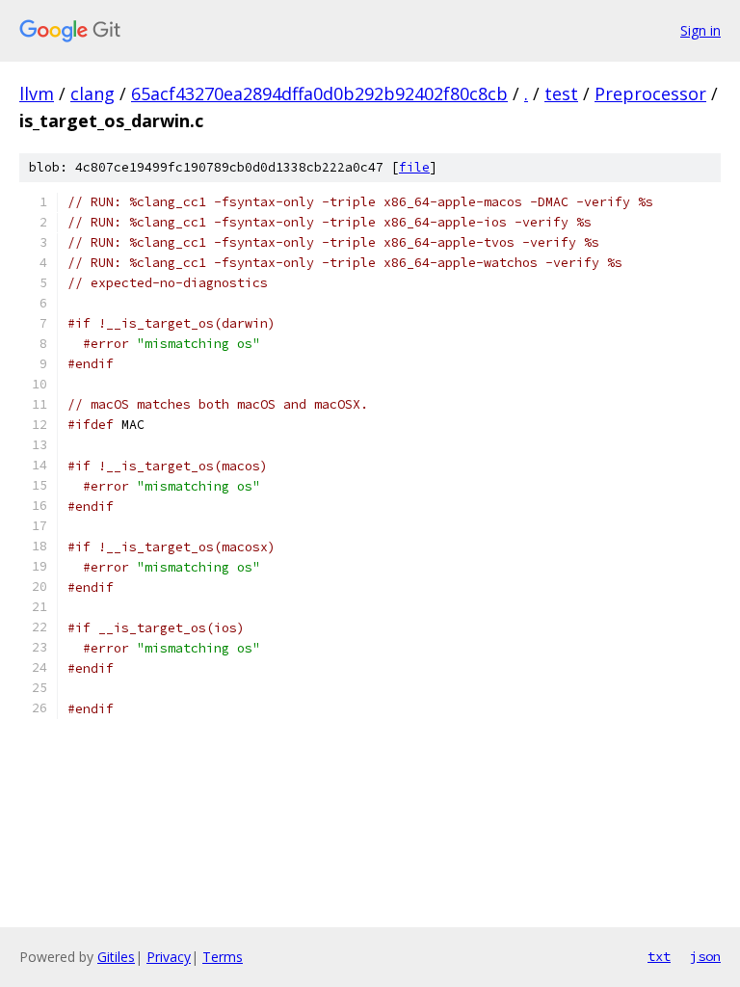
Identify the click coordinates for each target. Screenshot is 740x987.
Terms (222, 956)
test (561, 93)
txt (659, 956)
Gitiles (116, 956)
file (414, 167)
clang (92, 93)
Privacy (168, 956)
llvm (36, 93)
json (705, 956)
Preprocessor (650, 93)
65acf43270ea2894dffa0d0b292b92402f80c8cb (319, 93)
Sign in (700, 30)
